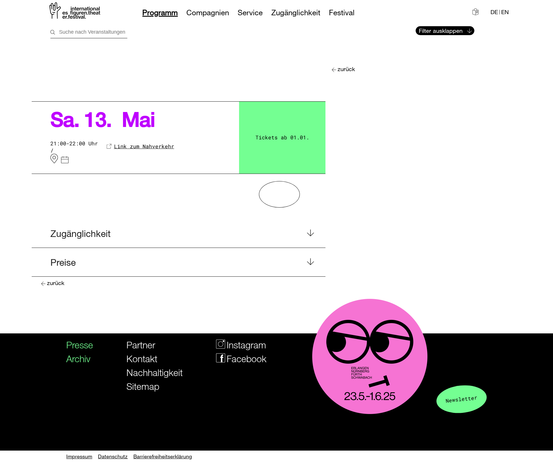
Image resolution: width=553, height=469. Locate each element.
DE (494, 12)
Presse (76, 344)
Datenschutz (113, 456)
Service (250, 12)
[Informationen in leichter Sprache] (475, 12)
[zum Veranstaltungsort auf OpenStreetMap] (54, 159)
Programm (160, 12)
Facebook (240, 358)
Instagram (240, 344)
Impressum (79, 456)
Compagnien (207, 12)
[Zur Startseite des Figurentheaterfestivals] (75, 11)
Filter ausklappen (441, 30)
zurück (346, 69)
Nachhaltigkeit (147, 372)
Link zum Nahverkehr (144, 146)
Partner (140, 344)
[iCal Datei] (65, 160)
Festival (342, 12)
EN (505, 12)
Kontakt (141, 358)
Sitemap (142, 386)
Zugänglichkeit (295, 12)
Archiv (76, 358)
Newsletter (461, 399)
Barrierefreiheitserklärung (162, 456)
